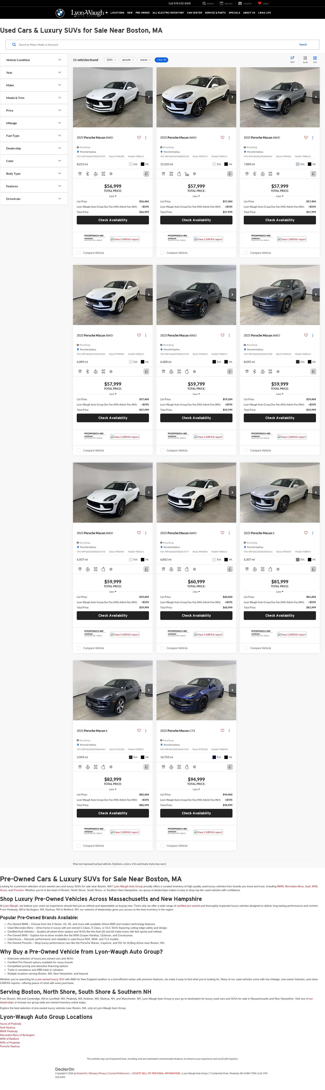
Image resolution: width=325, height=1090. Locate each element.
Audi (307, 886)
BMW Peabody (9, 1031)
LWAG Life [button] (264, 12)
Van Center (194, 12)
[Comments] (146, 173)
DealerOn (82, 1073)
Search (303, 44)
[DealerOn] (64, 1069)
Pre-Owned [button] (143, 12)
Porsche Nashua (10, 1046)
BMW (280, 886)
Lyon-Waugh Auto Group (128, 886)
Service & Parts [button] (215, 12)
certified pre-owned (188, 905)
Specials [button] (234, 12)
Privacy (102, 1073)
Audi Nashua (7, 1027)
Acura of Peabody (10, 1023)
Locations (117, 12)
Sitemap (93, 1073)
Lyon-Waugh (10, 905)
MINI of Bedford (9, 1038)
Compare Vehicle (93, 252)
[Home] (106, 13)
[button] (149, 97)
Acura (3, 890)
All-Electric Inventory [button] (168, 12)
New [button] (130, 12)
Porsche (19, 890)
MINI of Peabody (10, 1042)
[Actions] (145, 137)
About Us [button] (249, 12)
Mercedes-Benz (294, 886)
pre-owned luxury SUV (51, 979)
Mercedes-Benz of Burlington (17, 1034)
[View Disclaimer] (111, 174)
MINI (314, 886)
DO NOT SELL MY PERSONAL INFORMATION (156, 1073)
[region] (113, 207)
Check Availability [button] (113, 220)
